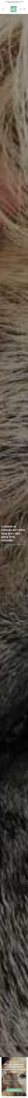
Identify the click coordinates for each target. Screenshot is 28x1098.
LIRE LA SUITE (14, 1090)
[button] (3, 9)
